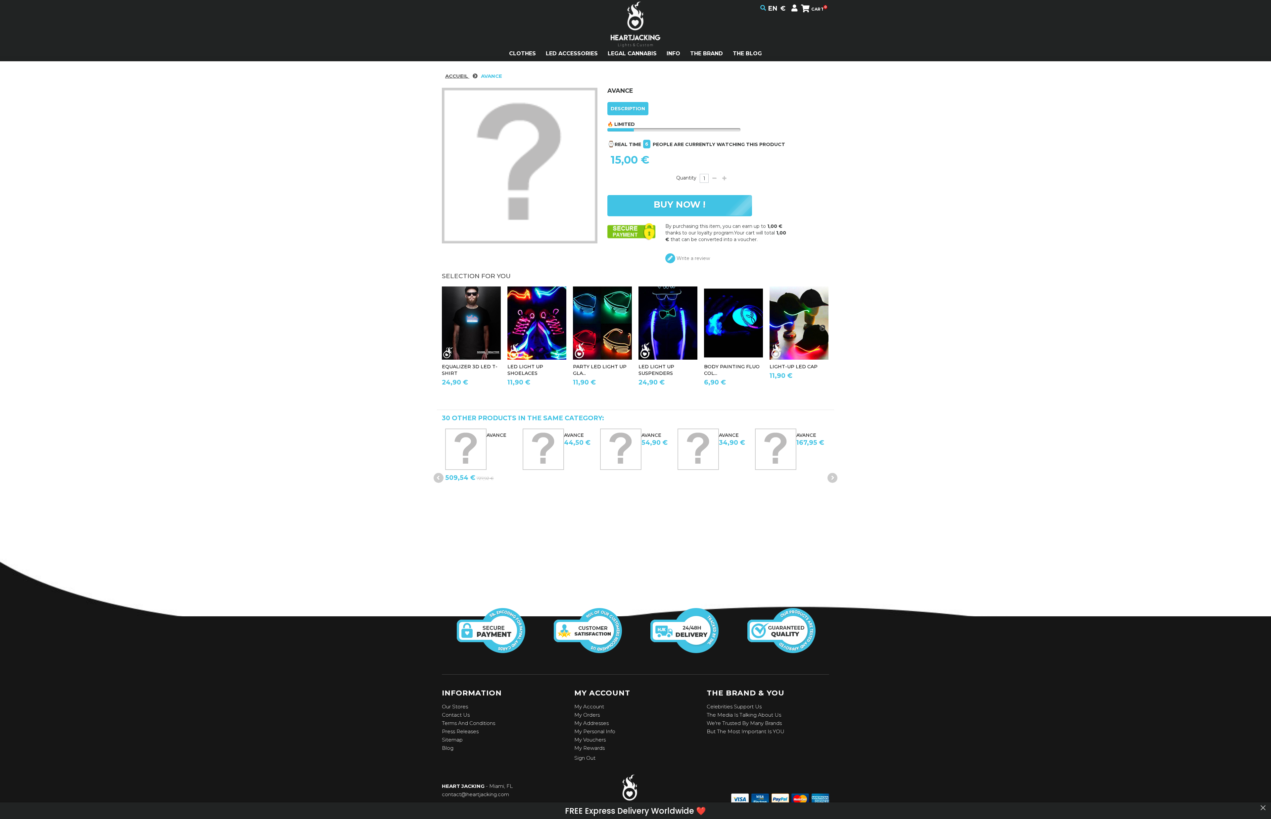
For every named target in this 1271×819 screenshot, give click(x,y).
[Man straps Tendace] (667, 323)
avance (501, 435)
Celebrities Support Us (734, 706)
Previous (439, 478)
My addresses (591, 723)
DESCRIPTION (628, 109)
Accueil (457, 76)
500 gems (813, 435)
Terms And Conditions (468, 723)
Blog (447, 748)
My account (589, 706)
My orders (587, 715)
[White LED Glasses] (602, 323)
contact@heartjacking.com (475, 794)
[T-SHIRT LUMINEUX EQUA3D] (471, 323)
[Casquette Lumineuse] (799, 323)
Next (832, 478)
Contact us (456, 715)
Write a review (692, 258)
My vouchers (590, 740)
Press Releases (460, 731)
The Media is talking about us (744, 715)
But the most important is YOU (745, 731)
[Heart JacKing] (635, 36)
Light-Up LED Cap (794, 367)
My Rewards (589, 748)
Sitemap (452, 740)
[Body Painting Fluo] (733, 323)
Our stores (455, 706)
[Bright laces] (536, 323)
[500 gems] (780, 449)
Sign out (584, 758)
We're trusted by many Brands (744, 723)
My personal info (594, 731)
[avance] (470, 449)
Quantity (686, 178)
